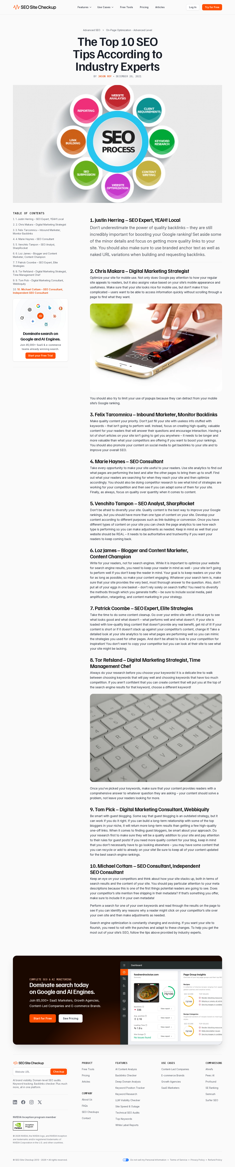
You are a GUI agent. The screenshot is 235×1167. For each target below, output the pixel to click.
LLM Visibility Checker (127, 1100)
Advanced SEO (91, 30)
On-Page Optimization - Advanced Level (129, 30)
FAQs (85, 1105)
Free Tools (126, 7)
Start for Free (43, 1018)
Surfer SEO (212, 1100)
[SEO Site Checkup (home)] (35, 7)
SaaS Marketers (170, 1087)
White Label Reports (126, 1125)
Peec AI (210, 1075)
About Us (87, 1099)
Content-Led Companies (175, 1069)
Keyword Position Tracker (130, 1087)
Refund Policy (214, 1160)
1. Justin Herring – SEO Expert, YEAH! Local (40, 219)
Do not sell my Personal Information (148, 1160)
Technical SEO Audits (127, 1112)
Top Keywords (123, 1118)
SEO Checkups (90, 1111)
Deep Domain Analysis (128, 1081)
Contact (86, 1118)
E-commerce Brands (172, 1075)
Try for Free (212, 7)
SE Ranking (212, 1087)
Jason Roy (105, 76)
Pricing (144, 7)
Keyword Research (126, 1094)
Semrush (210, 1094)
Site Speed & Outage (127, 1106)
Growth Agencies (171, 1081)
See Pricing (70, 1018)
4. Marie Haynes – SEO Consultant (35, 239)
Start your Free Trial (40, 355)
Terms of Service (179, 1160)
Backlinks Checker (126, 1075)
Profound (211, 1081)
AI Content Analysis (126, 1069)
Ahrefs (209, 1069)
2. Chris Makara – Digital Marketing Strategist (41, 224)
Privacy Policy (197, 1160)
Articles (160, 7)
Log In (192, 7)
